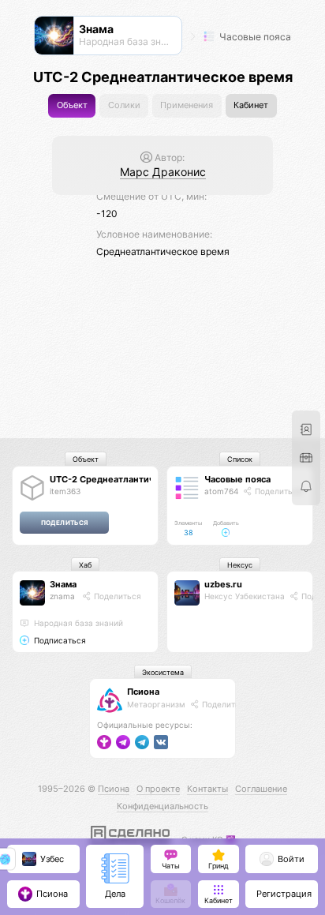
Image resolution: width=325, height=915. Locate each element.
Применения (186, 105)
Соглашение (261, 788)
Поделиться (277, 491)
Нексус (239, 565)
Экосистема (163, 672)
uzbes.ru (223, 584)
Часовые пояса (254, 37)
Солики (124, 105)
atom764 (221, 491)
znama (62, 596)
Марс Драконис (163, 171)
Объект (72, 105)
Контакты (207, 788)
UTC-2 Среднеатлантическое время (130, 479)
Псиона (143, 691)
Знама (63, 584)
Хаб (85, 565)
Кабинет (250, 105)
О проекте (158, 788)
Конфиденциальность (162, 806)
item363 (65, 491)
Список (239, 459)
